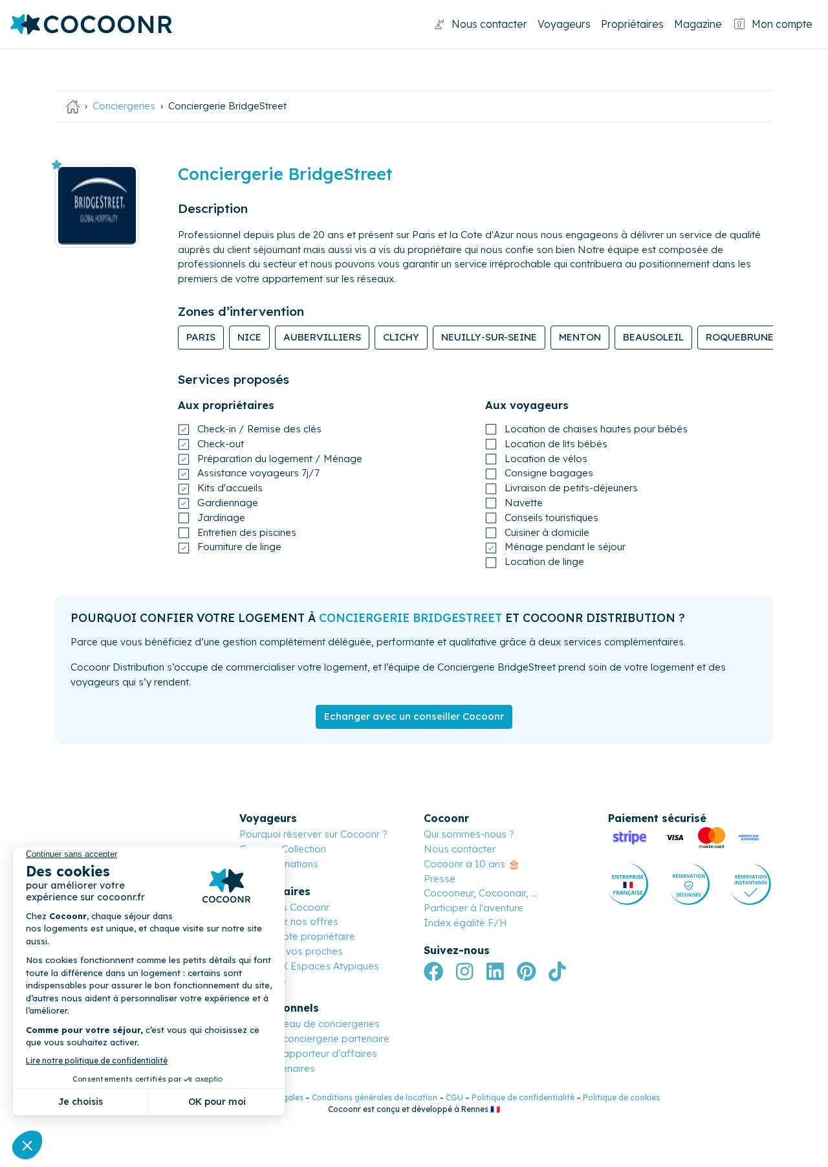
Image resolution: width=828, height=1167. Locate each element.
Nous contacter (489, 23)
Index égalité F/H (465, 923)
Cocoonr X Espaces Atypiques (309, 966)
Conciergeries (124, 106)
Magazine (698, 23)
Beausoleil (653, 337)
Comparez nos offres (288, 921)
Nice (249, 337)
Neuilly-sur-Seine (489, 337)
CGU (454, 1097)
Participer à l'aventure (473, 908)
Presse (439, 878)
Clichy (401, 337)
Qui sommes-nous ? (469, 834)
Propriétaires (632, 23)
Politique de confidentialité (523, 1097)
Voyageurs (564, 23)
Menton (580, 337)
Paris (200, 337)
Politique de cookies (621, 1097)
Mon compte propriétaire (297, 936)
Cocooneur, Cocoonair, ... (480, 893)
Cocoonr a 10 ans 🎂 (472, 864)
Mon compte (782, 23)
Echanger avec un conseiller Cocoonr (414, 716)
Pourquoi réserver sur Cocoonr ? (313, 834)
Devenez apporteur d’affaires (308, 1053)
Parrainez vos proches (291, 951)
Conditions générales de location (374, 1097)
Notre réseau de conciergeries (309, 1023)
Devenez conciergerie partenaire (314, 1038)
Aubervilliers (322, 337)
